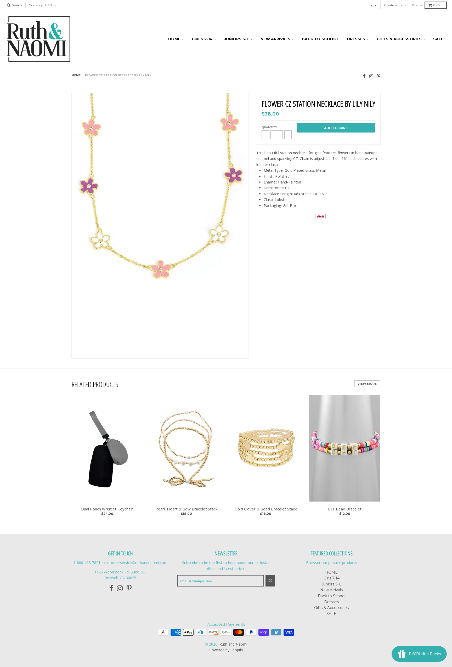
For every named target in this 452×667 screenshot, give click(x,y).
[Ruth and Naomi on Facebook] (364, 76)
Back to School (320, 39)
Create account (395, 5)
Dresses (356, 39)
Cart (438, 5)
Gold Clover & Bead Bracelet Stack (266, 508)
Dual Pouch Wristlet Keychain (107, 508)
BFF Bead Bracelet (344, 508)
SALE (438, 39)
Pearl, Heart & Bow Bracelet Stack (186, 508)
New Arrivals (275, 39)
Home (76, 75)
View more (367, 384)
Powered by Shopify (226, 649)
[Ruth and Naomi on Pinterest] (378, 76)
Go (270, 580)
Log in (372, 5)
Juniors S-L (236, 39)
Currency (36, 5)
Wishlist (418, 5)
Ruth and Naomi (233, 644)
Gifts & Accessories (399, 39)
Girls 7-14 (202, 39)
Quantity (269, 127)
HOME (174, 39)
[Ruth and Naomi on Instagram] (371, 76)
